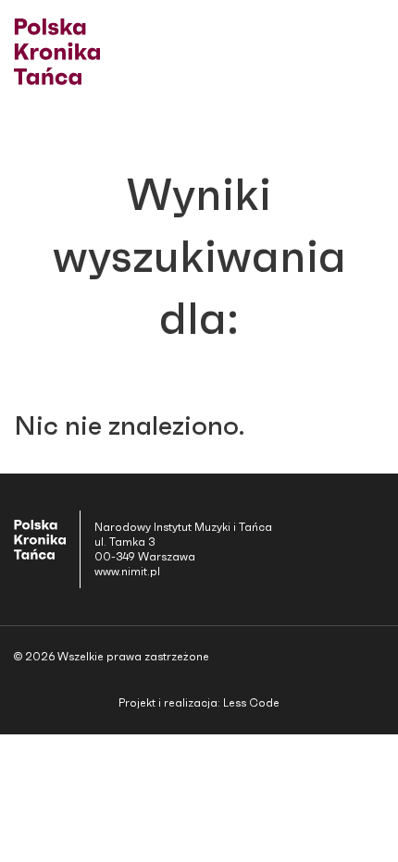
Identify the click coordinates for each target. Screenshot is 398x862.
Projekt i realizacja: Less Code (199, 702)
